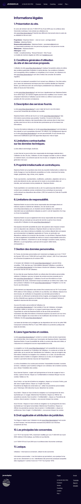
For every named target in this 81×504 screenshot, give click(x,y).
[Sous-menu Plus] (68, 4)
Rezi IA (75, 483)
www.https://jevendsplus (24, 267)
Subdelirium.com (47, 55)
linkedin (75, 486)
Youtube (75, 480)
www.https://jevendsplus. (24, 33)
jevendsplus (12, 4)
